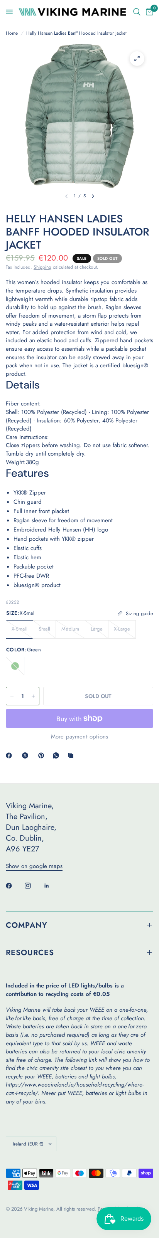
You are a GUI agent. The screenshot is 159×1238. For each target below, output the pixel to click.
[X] (26, 755)
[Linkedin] (52, 885)
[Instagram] (33, 885)
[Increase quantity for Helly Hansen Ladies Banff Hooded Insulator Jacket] (33, 696)
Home (12, 33)
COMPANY (26, 925)
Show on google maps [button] (34, 866)
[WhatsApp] (57, 755)
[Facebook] (10, 755)
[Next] (93, 196)
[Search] (136, 12)
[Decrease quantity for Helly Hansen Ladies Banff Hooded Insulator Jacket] (12, 696)
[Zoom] (137, 58)
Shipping (42, 267)
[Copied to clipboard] (72, 755)
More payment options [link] (79, 736)
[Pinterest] (42, 755)
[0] (148, 12)
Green (15, 666)
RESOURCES (30, 952)
